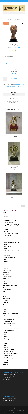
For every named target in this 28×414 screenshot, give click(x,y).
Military (5, 307)
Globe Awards (8, 227)
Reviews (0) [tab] (14, 94)
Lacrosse (5, 302)
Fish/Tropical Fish (8, 279)
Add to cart (13, 78)
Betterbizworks (21, 412)
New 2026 (6, 231)
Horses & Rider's (7, 298)
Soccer (15, 86)
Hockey (5, 296)
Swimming (6, 339)
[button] (23, 23)
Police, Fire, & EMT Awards (11, 233)
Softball (5, 336)
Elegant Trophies (8, 351)
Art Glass (5, 216)
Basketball (6, 240)
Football (5, 283)
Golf (4, 292)
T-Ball (4, 341)
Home (4, 19)
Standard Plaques (9, 330)
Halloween (6, 294)
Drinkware (6, 272)
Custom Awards (8, 222)
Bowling (5, 244)
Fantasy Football (7, 276)
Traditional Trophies (9, 358)
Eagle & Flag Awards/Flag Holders (13, 225)
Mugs (4, 309)
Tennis (5, 343)
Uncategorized (7, 360)
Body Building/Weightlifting (11, 242)
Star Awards (7, 235)
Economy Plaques (9, 319)
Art (4, 214)
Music (4, 311)
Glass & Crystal (7, 289)
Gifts (4, 287)
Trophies (8, 19)
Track (4, 345)
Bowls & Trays (7, 246)
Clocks (5, 259)
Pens (4, 315)
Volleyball (5, 362)
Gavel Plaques (8, 321)
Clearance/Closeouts (19, 84)
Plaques (5, 317)
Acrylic (5, 212)
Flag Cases (6, 281)
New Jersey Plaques (9, 323)
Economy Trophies (9, 349)
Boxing (5, 248)
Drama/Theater (7, 270)
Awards (5, 219)
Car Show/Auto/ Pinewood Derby (12, 250)
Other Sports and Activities (10, 313)
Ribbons (5, 332)
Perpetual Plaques (9, 326)
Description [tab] (14, 92)
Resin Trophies (13, 19)
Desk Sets (5, 268)
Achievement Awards (10, 220)
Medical (6, 229)
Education (6, 274)
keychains (6, 300)
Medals (5, 305)
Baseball (5, 238)
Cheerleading (6, 255)
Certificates (6, 253)
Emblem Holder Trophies (11, 353)
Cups (4, 263)
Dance (4, 266)
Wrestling (5, 364)
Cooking (5, 261)
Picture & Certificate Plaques (12, 328)
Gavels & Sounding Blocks (10, 285)
